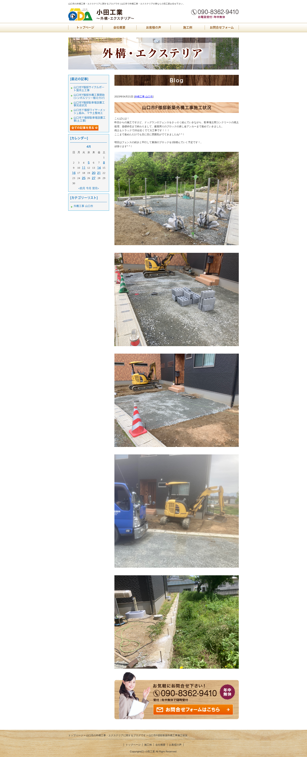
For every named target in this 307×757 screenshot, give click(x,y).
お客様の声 (153, 27)
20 (93, 173)
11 (83, 167)
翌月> (95, 188)
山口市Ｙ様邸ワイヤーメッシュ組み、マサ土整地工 (89, 111)
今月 (88, 188)
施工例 (187, 27)
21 (99, 173)
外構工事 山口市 (144, 96)
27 (93, 178)
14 (99, 167)
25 (83, 178)
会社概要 (119, 27)
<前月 (81, 188)
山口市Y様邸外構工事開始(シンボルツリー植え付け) (89, 96)
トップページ (85, 27)
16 (74, 173)
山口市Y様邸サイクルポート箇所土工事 (89, 89)
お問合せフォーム (222, 27)
